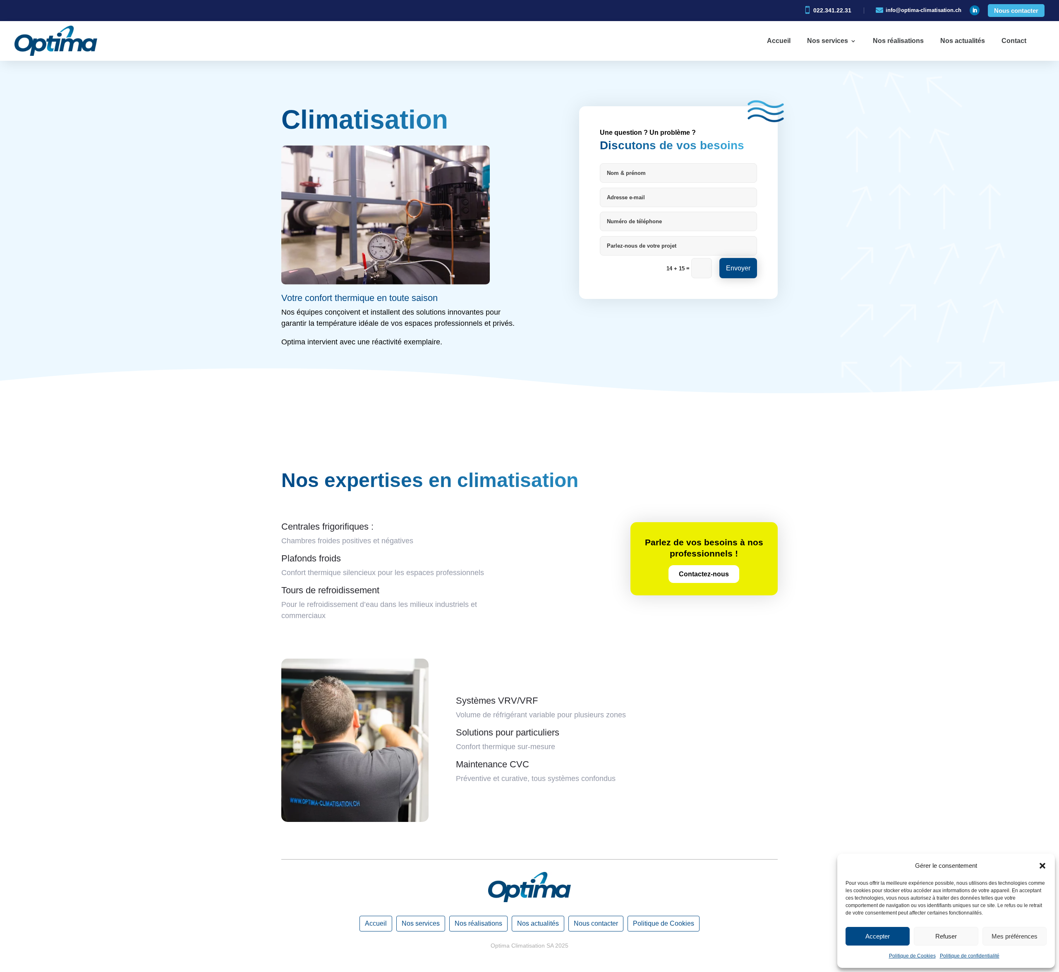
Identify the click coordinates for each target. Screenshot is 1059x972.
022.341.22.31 (832, 10)
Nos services (827, 40)
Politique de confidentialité (969, 956)
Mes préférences (1014, 936)
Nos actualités (962, 40)
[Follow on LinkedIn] (975, 10)
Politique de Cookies (912, 956)
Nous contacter (1016, 10)
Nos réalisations (898, 40)
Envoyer (738, 268)
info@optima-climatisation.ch (923, 10)
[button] (1042, 866)
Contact (1013, 40)
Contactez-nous (704, 574)
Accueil (779, 40)
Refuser (946, 936)
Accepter (877, 936)
